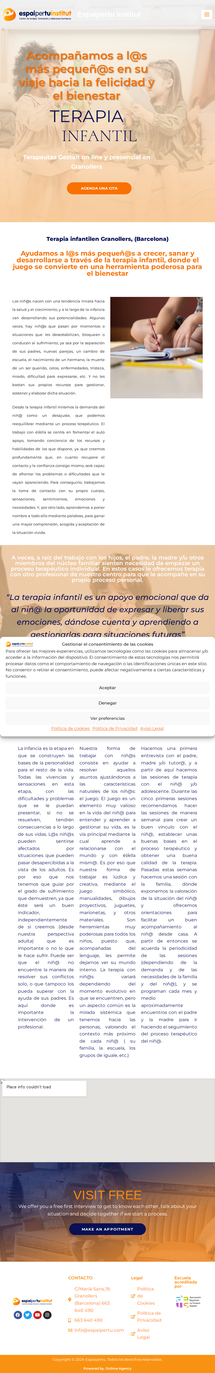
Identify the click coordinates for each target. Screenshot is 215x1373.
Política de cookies (70, 728)
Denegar (108, 703)
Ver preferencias (107, 718)
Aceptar (107, 687)
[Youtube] (37, 1315)
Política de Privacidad (114, 728)
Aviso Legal (152, 728)
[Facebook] (18, 1315)
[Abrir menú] (206, 14)
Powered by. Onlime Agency (107, 1368)
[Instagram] (47, 1315)
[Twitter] (28, 1315)
